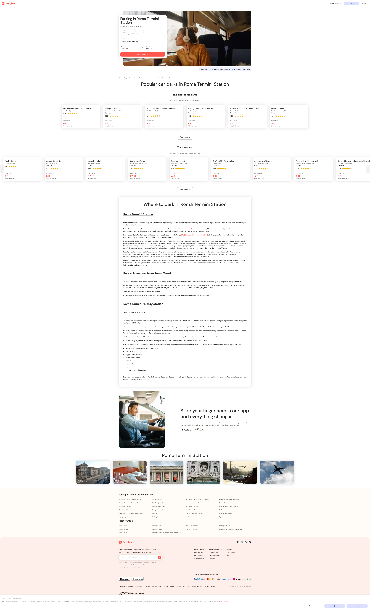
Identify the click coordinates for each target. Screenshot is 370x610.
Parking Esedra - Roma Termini (229, 499)
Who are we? (198, 552)
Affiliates (212, 559)
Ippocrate (155, 513)
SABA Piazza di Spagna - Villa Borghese (131, 513)
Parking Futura (156, 517)
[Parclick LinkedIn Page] (242, 542)
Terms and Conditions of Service (130, 586)
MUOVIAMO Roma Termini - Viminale (197, 499)
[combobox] (144, 41)
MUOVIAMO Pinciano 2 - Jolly (228, 506)
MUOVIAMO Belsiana (225, 513)
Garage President (124, 510)
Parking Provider (214, 556)
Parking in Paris (123, 529)
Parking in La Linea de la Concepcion (230, 529)
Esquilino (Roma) (157, 503)
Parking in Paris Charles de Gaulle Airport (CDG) (167, 532)
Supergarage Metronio (126, 517)
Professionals (213, 552)
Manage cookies (183, 586)
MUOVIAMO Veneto (125, 506)
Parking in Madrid (224, 526)
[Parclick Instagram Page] (238, 542)
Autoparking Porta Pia (192, 503)
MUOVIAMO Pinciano (158, 506)
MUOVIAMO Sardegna (193, 506)
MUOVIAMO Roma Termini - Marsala (130, 499)
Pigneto (221, 517)
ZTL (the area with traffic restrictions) (194, 235)
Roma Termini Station (164, 78)
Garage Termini (157, 499)
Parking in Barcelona (192, 526)
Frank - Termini (224, 503)
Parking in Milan (123, 526)
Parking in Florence (192, 529)
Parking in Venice (124, 532)
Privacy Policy (197, 586)
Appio (187, 517)
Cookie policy (169, 586)
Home (120, 78)
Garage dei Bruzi (157, 510)
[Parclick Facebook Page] (245, 542)
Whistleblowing (210, 586)
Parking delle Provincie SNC (194, 513)
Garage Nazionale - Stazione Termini (130, 503)
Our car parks (199, 559)
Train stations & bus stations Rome (147, 78)
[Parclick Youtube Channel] (249, 542)
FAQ (228, 556)
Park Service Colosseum (193, 510)
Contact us (231, 552)
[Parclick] (8, 3)
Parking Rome (133, 78)
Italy (125, 78)
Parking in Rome (157, 526)
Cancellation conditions (153, 586)
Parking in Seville (157, 529)
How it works (198, 556)
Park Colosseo (223, 510)
